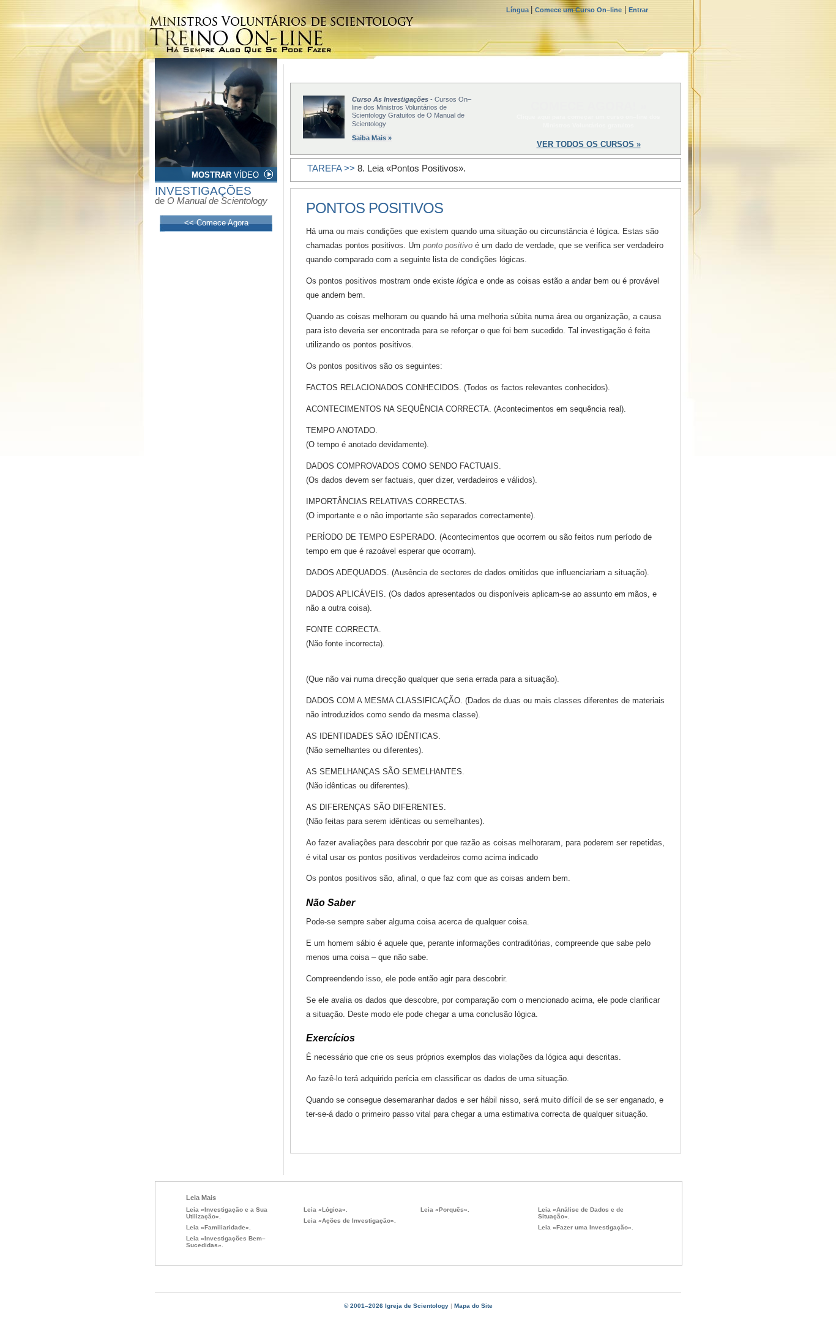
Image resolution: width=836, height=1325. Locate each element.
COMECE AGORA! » (589, 106)
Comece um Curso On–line (578, 9)
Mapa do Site (473, 1305)
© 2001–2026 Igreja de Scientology (396, 1305)
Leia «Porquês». (444, 1209)
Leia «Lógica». (326, 1209)
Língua (518, 9)
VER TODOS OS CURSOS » (589, 144)
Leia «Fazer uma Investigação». (585, 1227)
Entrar (638, 9)
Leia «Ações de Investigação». (350, 1220)
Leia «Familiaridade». (218, 1227)
